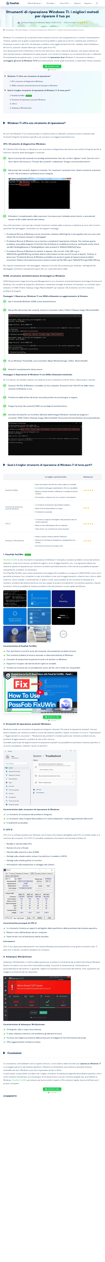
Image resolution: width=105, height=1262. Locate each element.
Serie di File (64, 3)
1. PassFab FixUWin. (20, 95)
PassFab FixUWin (10, 560)
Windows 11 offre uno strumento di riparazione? (29, 76)
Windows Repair (44, 23)
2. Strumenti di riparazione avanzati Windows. (28, 100)
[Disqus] (52, 1125)
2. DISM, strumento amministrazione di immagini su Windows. (34, 86)
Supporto (87, 3)
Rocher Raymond (30, 23)
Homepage (9, 30)
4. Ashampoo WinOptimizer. (21, 108)
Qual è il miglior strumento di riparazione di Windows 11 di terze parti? (38, 90)
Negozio (77, 3)
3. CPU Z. (13, 104)
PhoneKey (50, 3)
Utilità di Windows (34, 3)
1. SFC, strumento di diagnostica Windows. (26, 81)
